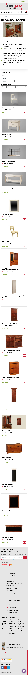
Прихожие (4, 625)
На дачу (20, 628)
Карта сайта (4, 652)
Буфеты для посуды (12, 620)
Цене (3, 86)
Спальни (4, 621)
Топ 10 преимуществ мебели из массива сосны (14, 648)
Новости (12, 575)
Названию (11, 86)
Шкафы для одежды (12, 630)
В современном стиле (21, 635)
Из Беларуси (21, 626)
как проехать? (13, 607)
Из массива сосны (21, 620)
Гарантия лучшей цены (12, 593)
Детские (4, 623)
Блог (7, 592)
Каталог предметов (8, 12)
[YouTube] (5, 667)
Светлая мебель (4, 627)
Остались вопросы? (7, 549)
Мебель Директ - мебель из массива (12, 654)
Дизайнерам (13, 573)
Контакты (12, 577)
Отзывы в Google (12, 612)
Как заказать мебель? (12, 588)
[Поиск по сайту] (19, 12)
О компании (13, 572)
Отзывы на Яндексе (12, 610)
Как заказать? (24, 1)
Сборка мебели (10, 587)
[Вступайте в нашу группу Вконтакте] (2, 667)
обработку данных (15, 559)
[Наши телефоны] (22, 12)
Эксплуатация (9, 590)
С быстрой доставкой (20, 630)
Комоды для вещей (12, 624)
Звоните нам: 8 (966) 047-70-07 (9, 551)
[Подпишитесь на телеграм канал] (8, 667)
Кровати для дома (12, 627)
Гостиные (4, 619)
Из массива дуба (21, 624)
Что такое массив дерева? (13, 644)
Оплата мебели (10, 585)
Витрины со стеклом (12, 634)
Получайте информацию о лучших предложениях (13, 554)
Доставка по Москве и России (14, 583)
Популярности (20, 86)
